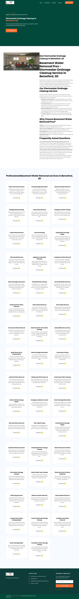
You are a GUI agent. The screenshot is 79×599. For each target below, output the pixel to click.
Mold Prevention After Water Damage (39, 328)
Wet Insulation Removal (62, 495)
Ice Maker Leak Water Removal (62, 519)
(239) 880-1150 (69, 2)
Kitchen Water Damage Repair (17, 401)
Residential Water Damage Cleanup (39, 448)
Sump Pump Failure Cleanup (62, 377)
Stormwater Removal (39, 210)
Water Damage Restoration (39, 352)
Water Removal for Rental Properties (62, 473)
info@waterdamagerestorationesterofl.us (40, 581)
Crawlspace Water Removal (62, 257)
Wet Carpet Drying (39, 423)
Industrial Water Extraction (16, 448)
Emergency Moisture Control (39, 400)
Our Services (47, 2)
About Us (54, 2)
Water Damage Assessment (16, 282)
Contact (60, 2)
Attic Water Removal (62, 305)
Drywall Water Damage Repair (62, 424)
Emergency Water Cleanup (62, 210)
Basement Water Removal (62, 187)
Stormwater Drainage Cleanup (16, 473)
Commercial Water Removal (16, 328)
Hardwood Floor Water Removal (16, 305)
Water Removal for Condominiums (16, 353)
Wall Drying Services (16, 495)
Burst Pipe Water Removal (62, 282)
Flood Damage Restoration (39, 187)
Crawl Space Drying (62, 352)
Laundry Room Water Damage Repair (16, 519)
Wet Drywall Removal (16, 257)
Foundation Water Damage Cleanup (39, 543)
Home (41, 2)
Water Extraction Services (16, 187)
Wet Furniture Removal (39, 305)
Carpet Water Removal (16, 232)
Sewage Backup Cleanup (16, 210)
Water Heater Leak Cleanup (39, 472)
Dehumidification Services (62, 328)
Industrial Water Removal (16, 377)
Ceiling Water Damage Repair (62, 233)
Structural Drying (39, 232)
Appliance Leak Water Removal (39, 258)
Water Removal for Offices (62, 448)
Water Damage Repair (16, 543)
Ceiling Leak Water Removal (39, 377)
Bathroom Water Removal (39, 495)
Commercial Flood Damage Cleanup (39, 519)
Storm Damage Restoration (62, 400)
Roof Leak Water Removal (16, 423)
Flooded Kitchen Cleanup (39, 282)
